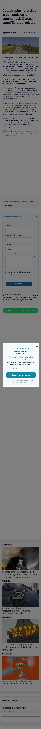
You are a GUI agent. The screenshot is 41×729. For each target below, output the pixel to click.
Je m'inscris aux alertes (21, 375)
